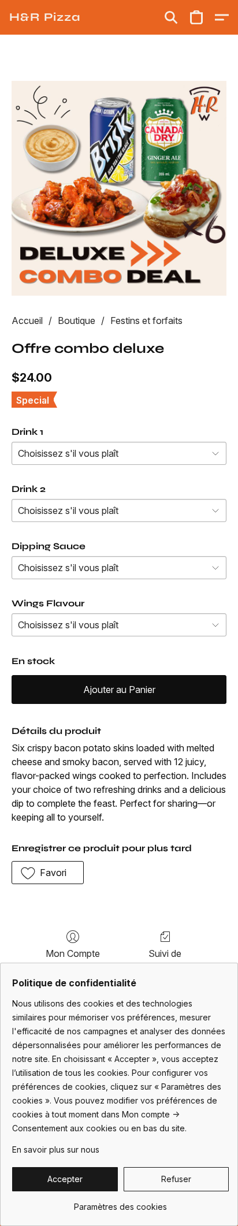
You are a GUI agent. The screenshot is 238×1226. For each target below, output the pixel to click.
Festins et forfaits (146, 320)
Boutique (76, 320)
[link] (120, 1202)
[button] (44, 17)
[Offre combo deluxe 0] (119, 188)
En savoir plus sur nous (55, 1149)
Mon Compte (73, 953)
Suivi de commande (165, 960)
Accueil (27, 320)
